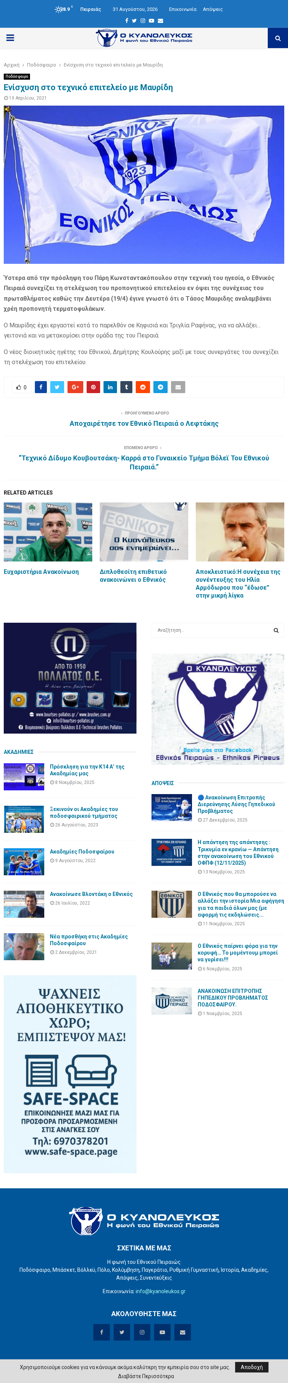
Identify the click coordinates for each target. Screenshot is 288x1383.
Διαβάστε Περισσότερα (146, 1376)
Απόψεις (213, 9)
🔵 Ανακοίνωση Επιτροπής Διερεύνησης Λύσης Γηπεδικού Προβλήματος (236, 804)
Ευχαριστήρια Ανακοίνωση (41, 571)
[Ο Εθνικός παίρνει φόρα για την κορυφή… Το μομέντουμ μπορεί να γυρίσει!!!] (172, 956)
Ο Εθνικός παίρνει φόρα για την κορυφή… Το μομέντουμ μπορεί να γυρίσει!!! (238, 952)
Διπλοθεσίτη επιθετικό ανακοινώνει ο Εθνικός (133, 575)
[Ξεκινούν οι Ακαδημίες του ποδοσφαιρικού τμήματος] (24, 819)
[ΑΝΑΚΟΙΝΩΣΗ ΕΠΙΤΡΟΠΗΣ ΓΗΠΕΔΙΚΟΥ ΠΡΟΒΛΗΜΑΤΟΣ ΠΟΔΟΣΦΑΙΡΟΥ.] (172, 1001)
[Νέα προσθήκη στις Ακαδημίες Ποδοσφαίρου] (24, 946)
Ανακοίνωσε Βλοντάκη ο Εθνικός (91, 894)
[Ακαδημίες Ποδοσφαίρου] (24, 861)
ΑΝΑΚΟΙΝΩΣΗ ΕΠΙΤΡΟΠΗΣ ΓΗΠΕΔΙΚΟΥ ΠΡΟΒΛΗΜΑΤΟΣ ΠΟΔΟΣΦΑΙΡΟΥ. (233, 998)
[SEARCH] (276, 630)
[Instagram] (143, 20)
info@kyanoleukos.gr (161, 1291)
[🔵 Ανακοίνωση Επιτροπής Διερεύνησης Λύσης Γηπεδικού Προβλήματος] (172, 807)
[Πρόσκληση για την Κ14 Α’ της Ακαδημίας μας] (24, 776)
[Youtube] (151, 20)
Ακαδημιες (19, 752)
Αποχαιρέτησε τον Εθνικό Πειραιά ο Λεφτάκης (144, 423)
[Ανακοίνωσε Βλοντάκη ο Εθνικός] (24, 904)
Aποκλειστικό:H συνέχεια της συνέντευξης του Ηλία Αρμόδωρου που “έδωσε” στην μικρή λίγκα (238, 583)
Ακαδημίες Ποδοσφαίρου (82, 852)
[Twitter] (134, 20)
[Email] (160, 20)
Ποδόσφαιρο (17, 76)
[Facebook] (126, 20)
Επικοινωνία (182, 9)
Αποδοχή (252, 1367)
